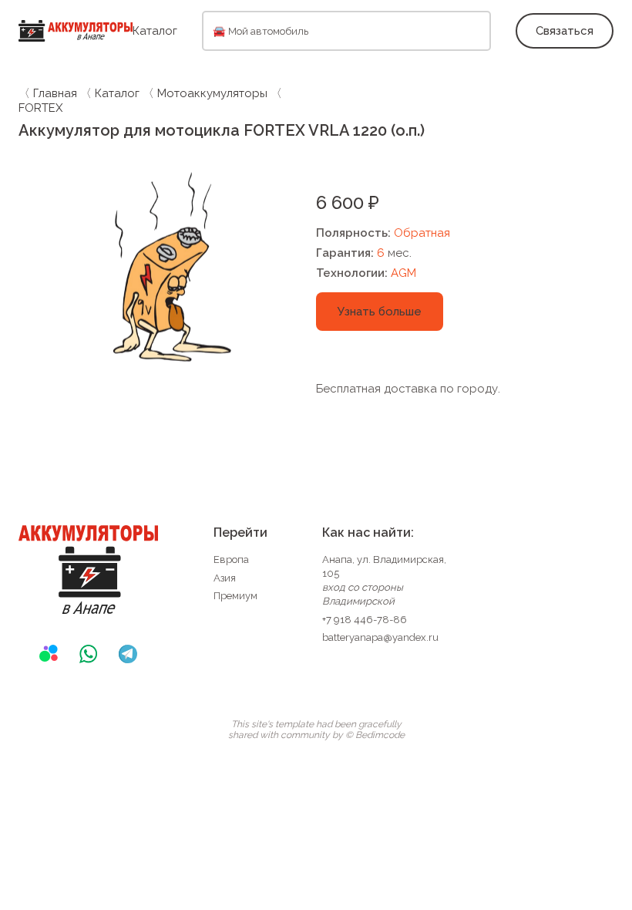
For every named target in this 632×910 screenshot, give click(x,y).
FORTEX (40, 108)
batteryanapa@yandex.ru (380, 637)
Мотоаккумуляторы (212, 93)
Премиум (235, 596)
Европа (231, 559)
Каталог (155, 31)
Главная (55, 93)
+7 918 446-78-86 (364, 619)
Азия (224, 578)
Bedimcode (380, 735)
